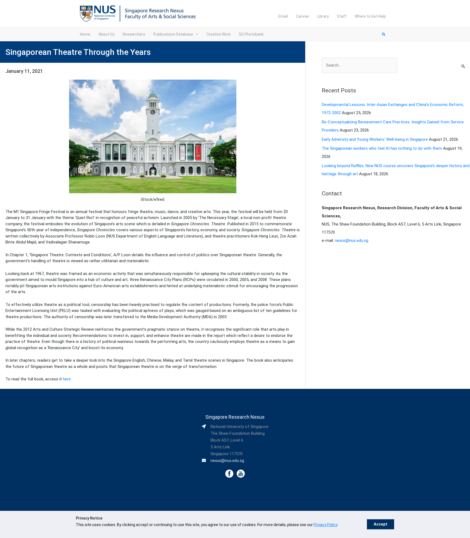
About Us (106, 34)
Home (85, 34)
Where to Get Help (370, 16)
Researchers (134, 34)
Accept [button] (380, 524)
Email (283, 16)
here (67, 379)
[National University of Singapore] (98, 13)
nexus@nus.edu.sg (351, 240)
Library (323, 16)
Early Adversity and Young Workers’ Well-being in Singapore (375, 139)
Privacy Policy (325, 525)
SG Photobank (251, 34)
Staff (342, 16)
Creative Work (218, 34)
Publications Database (173, 34)
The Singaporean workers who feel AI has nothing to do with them (382, 148)
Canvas (302, 16)
